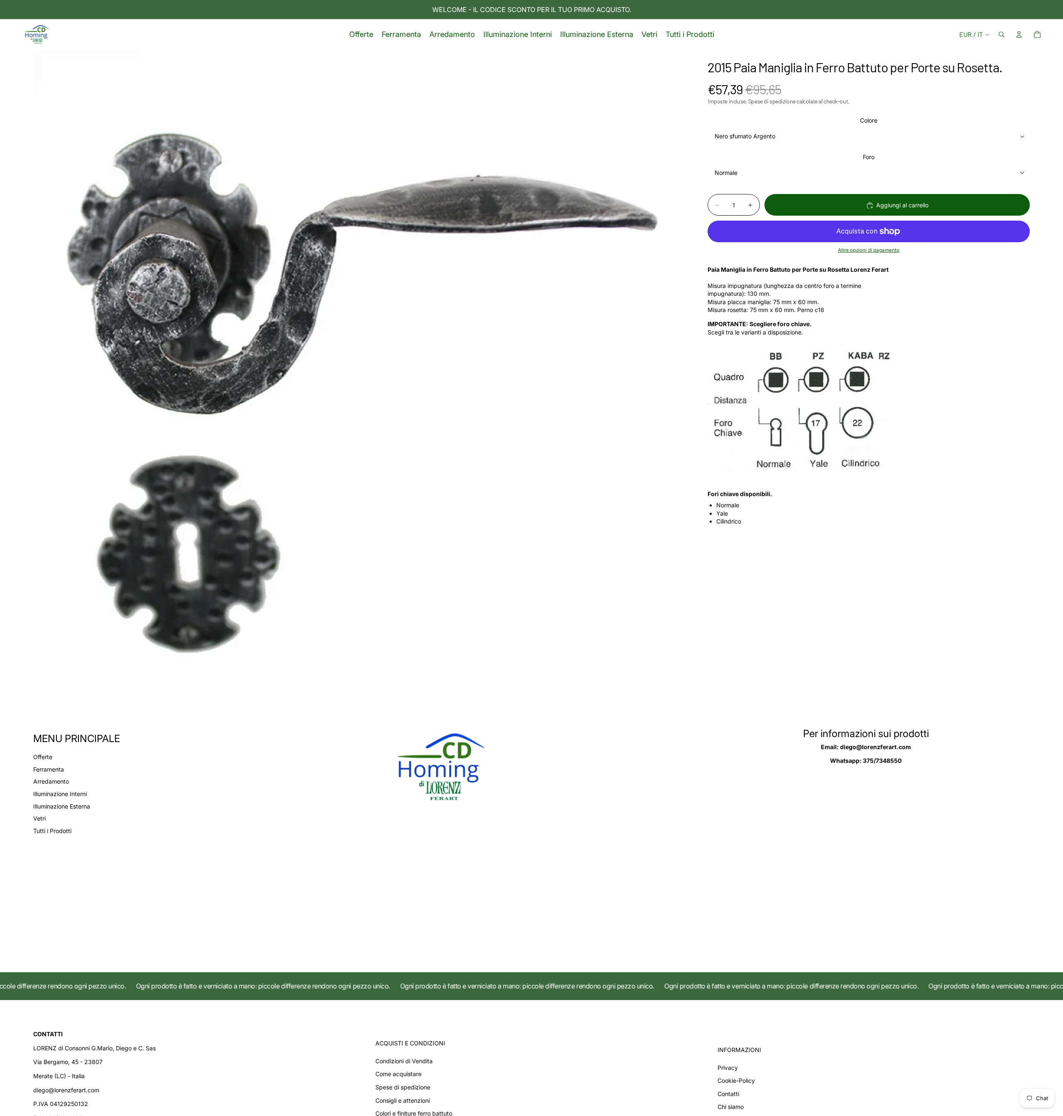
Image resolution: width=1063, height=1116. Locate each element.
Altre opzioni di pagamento (868, 250)
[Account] (1019, 34)
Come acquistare (398, 1073)
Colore (868, 120)
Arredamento (51, 781)
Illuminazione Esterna (61, 806)
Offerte (42, 756)
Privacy (728, 1067)
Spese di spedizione (402, 1087)
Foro (868, 156)
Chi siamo (731, 1106)
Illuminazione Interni (60, 793)
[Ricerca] (1001, 34)
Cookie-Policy (736, 1080)
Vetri (39, 818)
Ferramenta (48, 769)
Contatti (728, 1093)
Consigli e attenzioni (402, 1100)
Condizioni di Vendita (404, 1060)
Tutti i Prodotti (52, 830)
